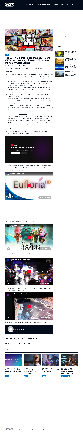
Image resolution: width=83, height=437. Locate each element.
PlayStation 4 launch (28, 253)
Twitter (16, 92)
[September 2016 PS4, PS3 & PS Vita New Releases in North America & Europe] (69, 360)
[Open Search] (77, 5)
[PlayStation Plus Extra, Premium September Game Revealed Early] (59, 61)
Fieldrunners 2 (17, 68)
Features (43, 4)
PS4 (33, 4)
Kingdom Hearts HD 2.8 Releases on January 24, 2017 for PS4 (50, 370)
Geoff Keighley (11, 74)
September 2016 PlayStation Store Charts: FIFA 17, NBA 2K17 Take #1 (31, 370)
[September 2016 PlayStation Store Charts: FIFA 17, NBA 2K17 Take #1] (32, 360)
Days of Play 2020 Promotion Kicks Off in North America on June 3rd (13, 370)
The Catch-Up (40, 338)
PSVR (37, 4)
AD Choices (26, 423)
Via (28, 85)
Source (29, 125)
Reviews (49, 4)
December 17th (48, 116)
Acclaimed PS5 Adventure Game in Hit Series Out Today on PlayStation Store (71, 73)
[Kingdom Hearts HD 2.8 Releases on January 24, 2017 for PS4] (50, 360)
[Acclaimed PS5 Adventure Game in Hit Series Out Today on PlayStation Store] (59, 74)
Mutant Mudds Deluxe (20, 338)
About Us (7, 423)
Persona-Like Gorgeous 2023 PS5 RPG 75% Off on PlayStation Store (71, 66)
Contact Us (13, 423)
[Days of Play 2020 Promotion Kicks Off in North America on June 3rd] (13, 360)
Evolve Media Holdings (38, 427)
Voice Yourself (23, 114)
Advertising (19, 423)
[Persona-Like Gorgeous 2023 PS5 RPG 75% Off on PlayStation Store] (59, 67)
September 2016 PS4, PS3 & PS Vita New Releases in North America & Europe (68, 370)
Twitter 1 (40, 79)
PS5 (30, 4)
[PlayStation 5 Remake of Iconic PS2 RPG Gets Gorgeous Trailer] (59, 54)
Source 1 (32, 85)
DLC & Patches (65, 376)
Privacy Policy (34, 423)
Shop (61, 4)
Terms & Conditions (43, 423)
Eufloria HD (9, 338)
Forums (56, 4)
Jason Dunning (21, 65)
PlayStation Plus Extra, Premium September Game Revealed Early (71, 59)
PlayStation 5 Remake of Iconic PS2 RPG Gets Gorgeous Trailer (71, 53)
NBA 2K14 (31, 338)
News (25, 4)
